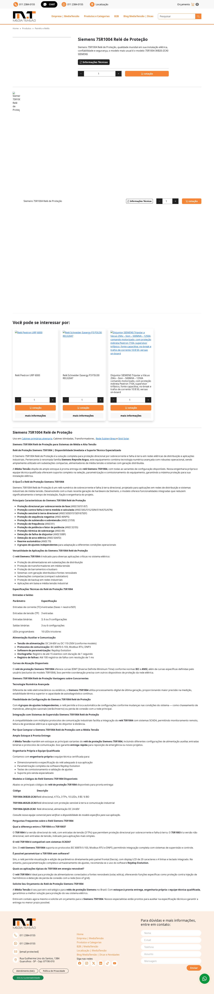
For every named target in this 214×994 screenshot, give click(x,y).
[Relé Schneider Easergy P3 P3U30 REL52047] (83, 351)
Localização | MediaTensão (92, 950)
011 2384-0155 (27, 935)
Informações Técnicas (95, 62)
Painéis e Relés (42, 28)
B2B (116, 16)
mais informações (35, 415)
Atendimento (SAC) (25, 970)
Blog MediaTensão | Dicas (138, 16)
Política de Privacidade (54, 970)
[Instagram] (87, 963)
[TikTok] (107, 963)
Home (16, 28)
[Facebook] (80, 963)
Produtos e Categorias (97, 16)
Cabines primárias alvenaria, (37, 438)
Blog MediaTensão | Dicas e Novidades (98, 954)
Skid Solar (123, 438)
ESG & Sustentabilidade (28, 977)
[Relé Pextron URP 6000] (35, 351)
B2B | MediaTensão (87, 946)
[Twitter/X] (94, 963)
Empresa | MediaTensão (65, 16)
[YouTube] (114, 963)
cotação (148, 73)
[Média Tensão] (24, 16)
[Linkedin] (101, 963)
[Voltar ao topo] (204, 979)
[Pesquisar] (198, 16)
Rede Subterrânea (106, 438)
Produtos (26, 28)
